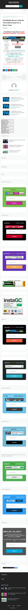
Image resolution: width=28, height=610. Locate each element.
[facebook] (22, 10)
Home (4, 16)
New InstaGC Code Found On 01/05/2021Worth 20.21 (15, 151)
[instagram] (26, 10)
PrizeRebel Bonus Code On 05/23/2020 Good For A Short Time (17, 105)
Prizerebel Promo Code (10, 16)
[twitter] (24, 10)
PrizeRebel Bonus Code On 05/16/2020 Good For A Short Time (17, 112)
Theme (16, 608)
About (13, 605)
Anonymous (5, 28)
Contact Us (18, 605)
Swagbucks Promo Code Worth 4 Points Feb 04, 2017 (17, 140)
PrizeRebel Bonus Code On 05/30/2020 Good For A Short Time (17, 98)
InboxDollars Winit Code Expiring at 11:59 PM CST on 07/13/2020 (16, 146)
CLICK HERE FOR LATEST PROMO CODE (14, 56)
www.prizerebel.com (18, 50)
